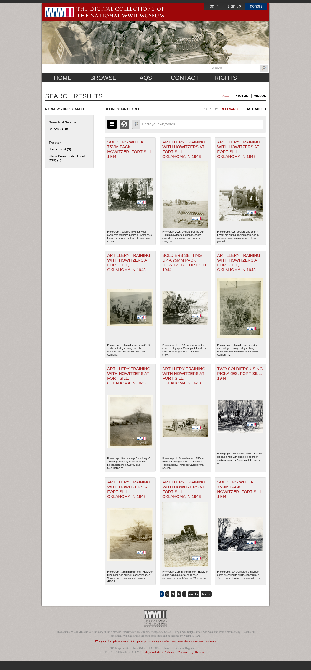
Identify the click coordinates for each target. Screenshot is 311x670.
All (225, 96)
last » (206, 594)
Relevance (230, 109)
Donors (256, 6)
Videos (260, 96)
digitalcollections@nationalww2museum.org (169, 652)
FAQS (144, 77)
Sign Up (234, 6)
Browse (103, 77)
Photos (241, 96)
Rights (225, 77)
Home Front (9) (60, 149)
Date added (256, 109)
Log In (214, 6)
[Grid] (112, 124)
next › (193, 594)
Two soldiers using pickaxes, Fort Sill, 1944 (240, 373)
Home (62, 77)
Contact (185, 77)
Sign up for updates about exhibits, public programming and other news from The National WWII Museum (157, 641)
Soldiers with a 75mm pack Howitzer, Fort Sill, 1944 (130, 149)
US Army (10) (58, 129)
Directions (200, 652)
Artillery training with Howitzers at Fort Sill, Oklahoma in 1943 (183, 149)
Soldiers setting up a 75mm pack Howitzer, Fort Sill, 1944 (185, 262)
